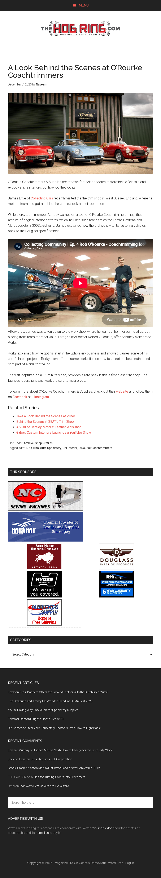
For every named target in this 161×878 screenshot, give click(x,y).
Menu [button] (84, 5)
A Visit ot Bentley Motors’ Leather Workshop (49, 427)
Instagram (41, 397)
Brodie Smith (16, 768)
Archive (29, 443)
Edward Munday (18, 750)
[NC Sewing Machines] (45, 509)
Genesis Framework (92, 863)
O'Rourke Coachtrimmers (95, 448)
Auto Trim (32, 448)
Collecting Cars (42, 198)
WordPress (115, 863)
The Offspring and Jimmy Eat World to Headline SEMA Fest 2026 (50, 701)
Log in (129, 863)
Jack (11, 759)
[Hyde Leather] (44, 596)
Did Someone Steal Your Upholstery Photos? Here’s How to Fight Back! (54, 728)
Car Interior (70, 448)
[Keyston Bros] (44, 568)
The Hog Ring (80, 28)
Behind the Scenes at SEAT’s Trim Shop (45, 422)
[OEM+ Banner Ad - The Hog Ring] (116, 596)
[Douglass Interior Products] (116, 568)
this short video (102, 828)
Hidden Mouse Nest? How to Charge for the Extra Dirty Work (73, 750)
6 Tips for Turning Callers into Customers (58, 777)
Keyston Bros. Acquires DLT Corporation (45, 759)
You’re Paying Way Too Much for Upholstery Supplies (43, 710)
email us (43, 832)
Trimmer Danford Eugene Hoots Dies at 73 (36, 719)
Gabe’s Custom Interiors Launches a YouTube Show (53, 432)
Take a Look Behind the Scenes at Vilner (45, 416)
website (122, 391)
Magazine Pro (64, 863)
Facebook (20, 397)
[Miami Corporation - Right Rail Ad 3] (45, 540)
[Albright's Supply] (44, 624)
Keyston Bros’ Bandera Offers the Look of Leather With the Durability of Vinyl (58, 692)
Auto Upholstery (50, 448)
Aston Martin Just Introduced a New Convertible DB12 (65, 768)
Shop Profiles (44, 443)
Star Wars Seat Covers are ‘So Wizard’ (44, 786)
